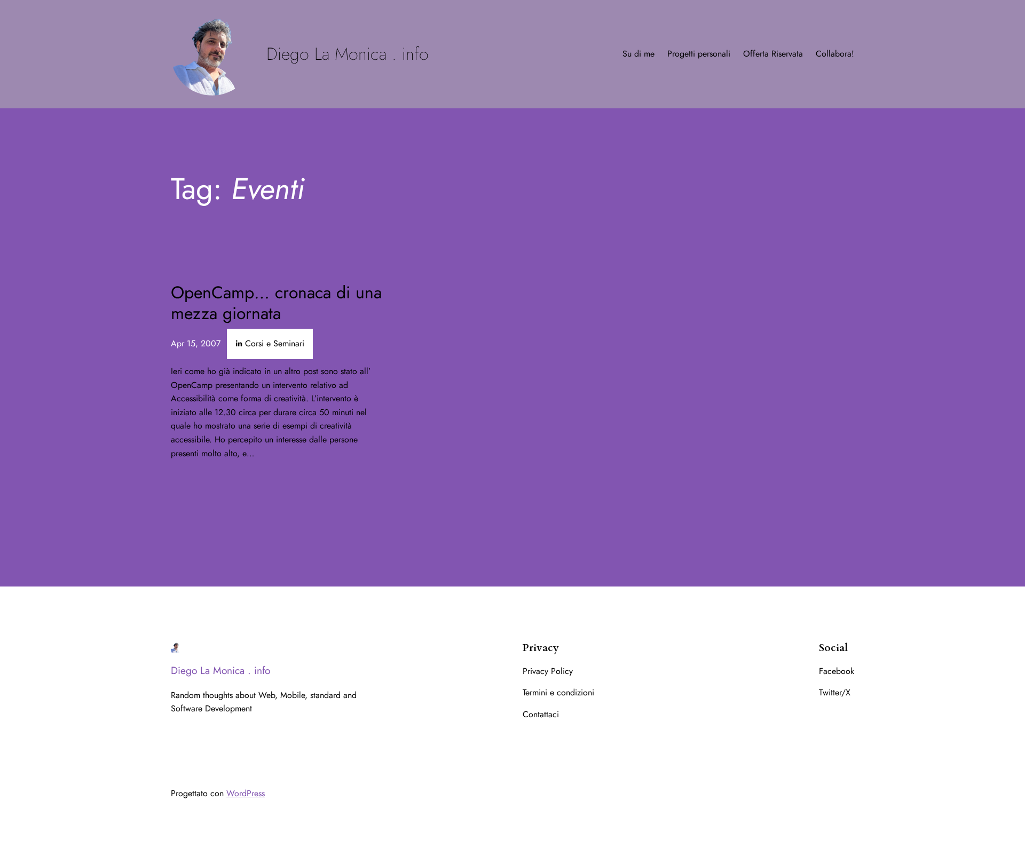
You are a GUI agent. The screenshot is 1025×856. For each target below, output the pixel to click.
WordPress (245, 793)
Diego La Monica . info (347, 54)
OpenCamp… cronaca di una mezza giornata (276, 302)
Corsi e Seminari (274, 343)
